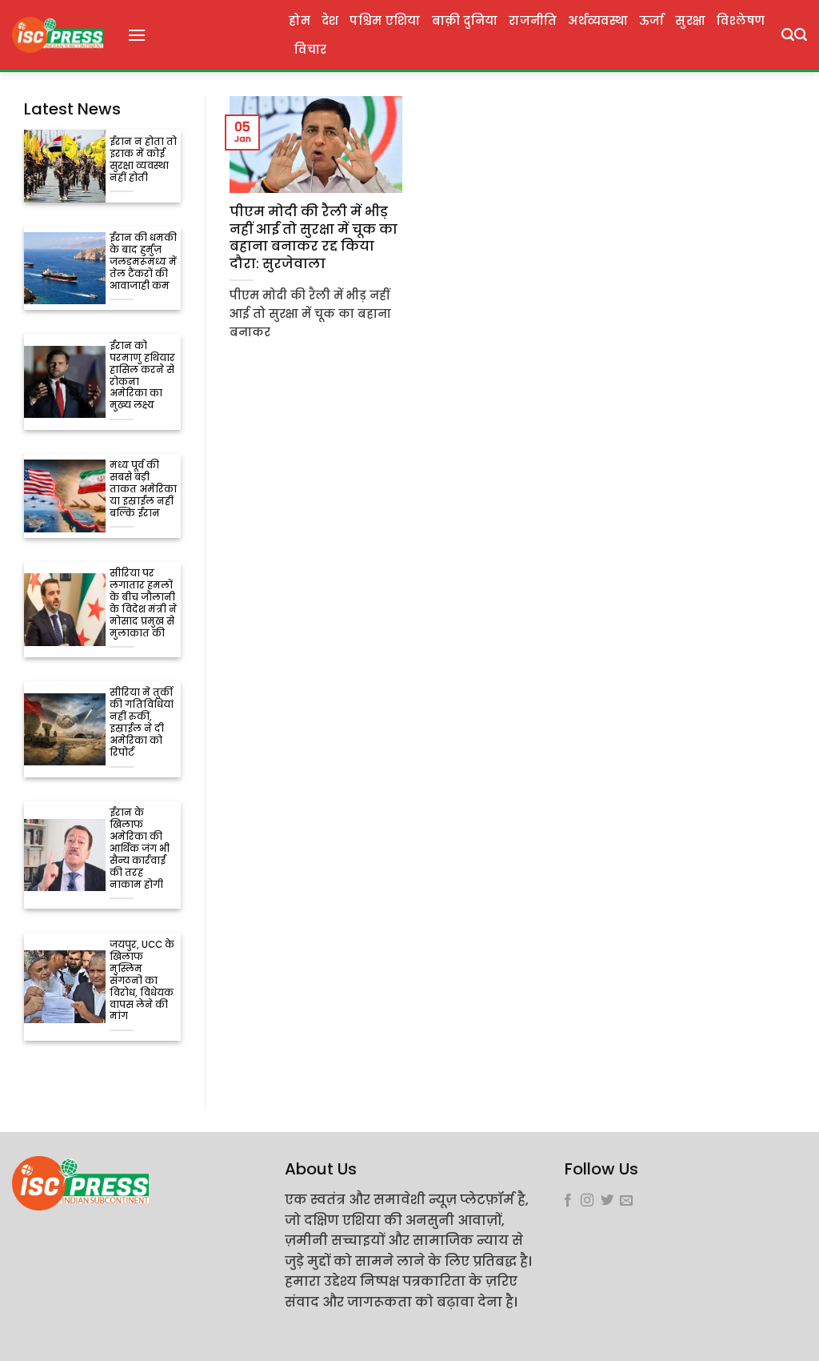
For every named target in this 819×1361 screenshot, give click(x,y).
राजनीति (533, 21)
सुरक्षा (690, 21)
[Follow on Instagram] (587, 1201)
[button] (136, 34)
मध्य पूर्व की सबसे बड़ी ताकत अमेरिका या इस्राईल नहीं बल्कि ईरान (143, 490)
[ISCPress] (57, 35)
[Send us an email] (626, 1201)
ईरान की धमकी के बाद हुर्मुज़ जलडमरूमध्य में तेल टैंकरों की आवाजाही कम (143, 262)
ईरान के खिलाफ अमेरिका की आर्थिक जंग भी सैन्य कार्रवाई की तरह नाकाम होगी (140, 849)
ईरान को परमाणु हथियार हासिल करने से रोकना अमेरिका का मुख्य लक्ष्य (142, 376)
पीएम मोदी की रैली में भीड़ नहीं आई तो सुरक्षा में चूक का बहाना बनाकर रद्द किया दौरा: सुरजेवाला (314, 237)
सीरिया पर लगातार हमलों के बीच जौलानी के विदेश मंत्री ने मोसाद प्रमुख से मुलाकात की (143, 604)
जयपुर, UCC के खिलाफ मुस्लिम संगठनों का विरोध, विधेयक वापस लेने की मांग (142, 981)
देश (330, 21)
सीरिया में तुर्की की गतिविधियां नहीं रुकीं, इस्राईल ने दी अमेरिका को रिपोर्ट (142, 723)
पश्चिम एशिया (385, 21)
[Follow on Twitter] (607, 1201)
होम (299, 21)
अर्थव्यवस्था (597, 21)
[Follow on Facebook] (567, 1201)
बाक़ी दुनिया (465, 21)
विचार (310, 50)
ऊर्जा (652, 21)
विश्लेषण (741, 21)
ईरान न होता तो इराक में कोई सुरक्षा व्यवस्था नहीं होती (143, 160)
